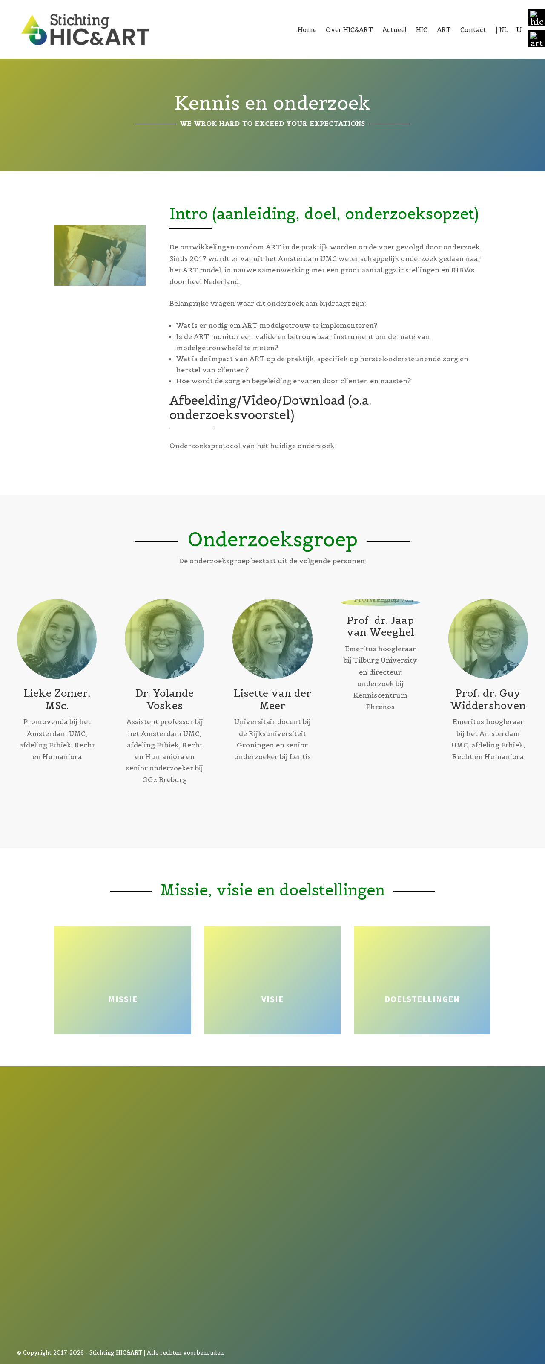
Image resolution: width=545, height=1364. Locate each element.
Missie (123, 998)
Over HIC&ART (349, 30)
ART (444, 30)
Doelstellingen (422, 998)
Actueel (394, 30)
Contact (473, 30)
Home (307, 30)
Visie (272, 998)
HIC (421, 30)
